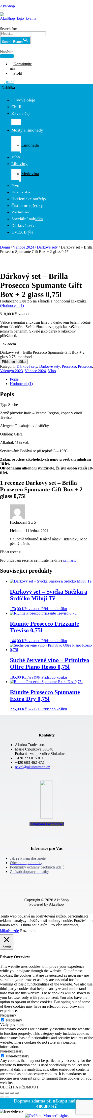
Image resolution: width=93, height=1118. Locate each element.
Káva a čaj (20, 113)
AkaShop (7, 6)
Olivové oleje (23, 100)
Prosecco (69, 366)
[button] (7, 54)
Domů (5, 247)
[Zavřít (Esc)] (17, 1093)
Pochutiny (20, 212)
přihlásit (69, 560)
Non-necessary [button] (11, 1051)
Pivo (15, 185)
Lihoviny (19, 163)
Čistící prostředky (27, 205)
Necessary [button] (8, 1015)
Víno (15, 157)
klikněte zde (9, 931)
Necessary (14, 1020)
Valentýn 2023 (11, 371)
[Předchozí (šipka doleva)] (2, 1097)
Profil (17, 73)
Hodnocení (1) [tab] (21, 384)
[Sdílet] (12, 1093)
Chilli (16, 106)
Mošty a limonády (27, 130)
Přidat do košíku (14, 362)
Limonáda (30, 145)
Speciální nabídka (27, 219)
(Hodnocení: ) (12, 305)
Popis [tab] (14, 379)
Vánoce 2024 (23, 247)
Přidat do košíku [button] (54, 609)
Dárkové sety (23, 225)
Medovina (30, 173)
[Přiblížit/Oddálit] (2, 1093)
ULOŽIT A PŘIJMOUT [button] (19, 1087)
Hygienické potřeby (28, 199)
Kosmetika (20, 192)
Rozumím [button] (27, 931)
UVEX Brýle (22, 232)
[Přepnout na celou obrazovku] (7, 1093)
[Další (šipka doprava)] (7, 1097)
